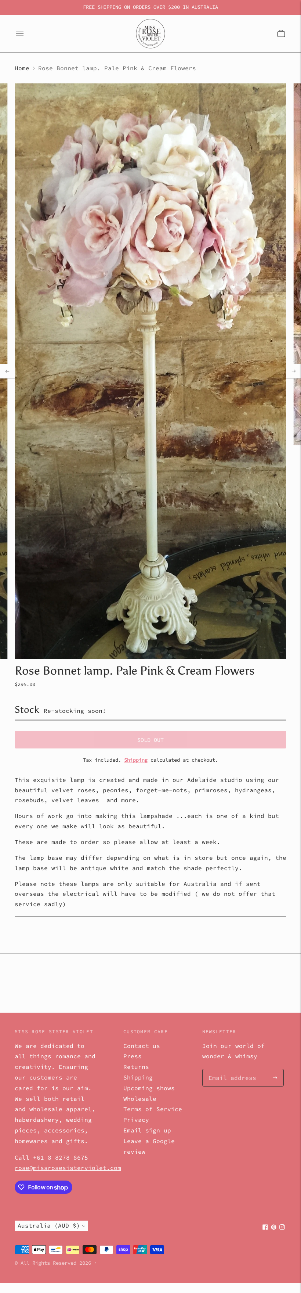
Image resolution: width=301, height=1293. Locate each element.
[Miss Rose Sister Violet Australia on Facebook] (265, 1227)
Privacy (136, 1119)
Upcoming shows (149, 1088)
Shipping (136, 760)
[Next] (293, 371)
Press (132, 1056)
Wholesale (139, 1098)
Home (22, 68)
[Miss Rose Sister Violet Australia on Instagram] (282, 1227)
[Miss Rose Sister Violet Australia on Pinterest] (273, 1227)
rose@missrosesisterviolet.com (68, 1167)
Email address (229, 1069)
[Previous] (7, 371)
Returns (136, 1066)
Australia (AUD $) (49, 1225)
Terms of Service (152, 1109)
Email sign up (147, 1130)
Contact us (141, 1045)
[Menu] (20, 33)
